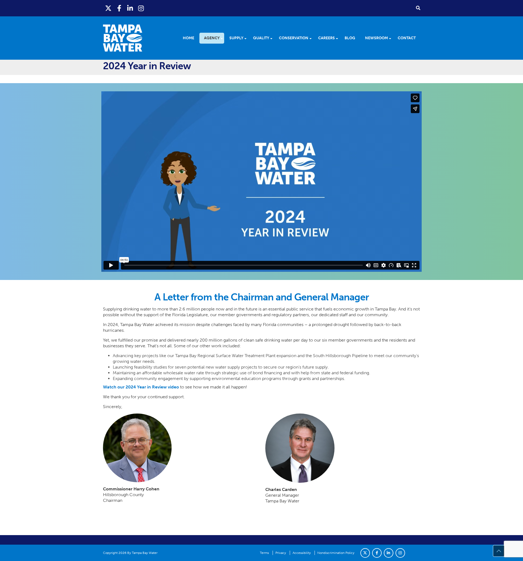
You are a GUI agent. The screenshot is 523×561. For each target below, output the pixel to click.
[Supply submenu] (247, 38)
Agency (212, 38)
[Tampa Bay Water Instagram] (141, 8)
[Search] (418, 8)
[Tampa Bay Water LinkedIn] (130, 8)
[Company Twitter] (365, 553)
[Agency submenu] (223, 38)
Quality (261, 38)
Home (188, 38)
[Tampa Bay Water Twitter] (108, 8)
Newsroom (376, 38)
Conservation (293, 38)
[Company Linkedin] (388, 553)
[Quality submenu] (273, 38)
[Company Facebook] (377, 553)
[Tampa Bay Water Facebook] (119, 8)
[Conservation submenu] (312, 38)
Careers (326, 38)
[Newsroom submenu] (391, 38)
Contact (407, 38)
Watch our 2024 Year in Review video (141, 387)
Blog (350, 38)
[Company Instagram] (400, 553)
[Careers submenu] (338, 38)
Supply (236, 38)
